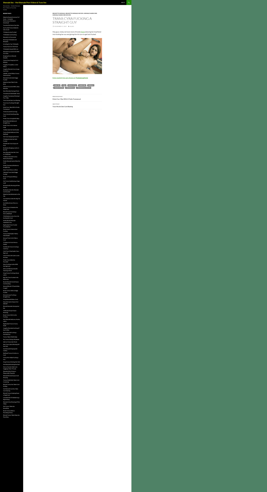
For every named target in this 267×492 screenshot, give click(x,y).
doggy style (72, 85)
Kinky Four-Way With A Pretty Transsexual (67, 98)
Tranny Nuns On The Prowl (10, 46)
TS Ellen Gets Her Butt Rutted (11, 130)
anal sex (57, 85)
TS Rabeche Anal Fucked (9, 32)
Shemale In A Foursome (9, 37)
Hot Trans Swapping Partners (11, 136)
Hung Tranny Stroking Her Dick (11, 362)
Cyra (64, 85)
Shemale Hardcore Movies (62, 15)
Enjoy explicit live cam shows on (70, 78)
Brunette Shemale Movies (74, 13)
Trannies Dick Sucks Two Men (11, 25)
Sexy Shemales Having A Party (11, 91)
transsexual (70, 87)
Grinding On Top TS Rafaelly (10, 44)
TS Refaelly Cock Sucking (10, 34)
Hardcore (82, 85)
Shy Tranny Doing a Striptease (11, 339)
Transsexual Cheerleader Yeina (11, 93)
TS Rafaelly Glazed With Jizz (10, 49)
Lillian (71, 26)
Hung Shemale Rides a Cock (10, 299)
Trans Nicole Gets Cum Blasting (63, 105)
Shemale (91, 85)
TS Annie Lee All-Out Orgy (10, 111)
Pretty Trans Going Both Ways (11, 118)
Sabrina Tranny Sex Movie (10, 342)
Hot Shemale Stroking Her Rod (11, 364)
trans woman (58, 87)
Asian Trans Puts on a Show (10, 170)
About (123, 2)
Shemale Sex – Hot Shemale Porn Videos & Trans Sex (24, 2)
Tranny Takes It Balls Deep (10, 337)
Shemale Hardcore (90, 13)
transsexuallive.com (83, 87)
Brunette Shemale (59, 13)
